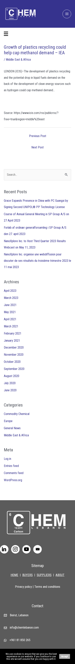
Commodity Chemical (16, 414)
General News (12, 428)
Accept (64, 656)
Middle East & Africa (18, 59)
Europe (8, 421)
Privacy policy (23, 587)
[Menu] (6, 34)
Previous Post (37, 136)
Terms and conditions (47, 587)
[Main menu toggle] (66, 14)
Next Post (37, 147)
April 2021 (10, 319)
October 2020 (12, 362)
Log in (7, 459)
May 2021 (10, 312)
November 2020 (13, 354)
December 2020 (14, 347)
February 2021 (12, 333)
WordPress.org (13, 480)
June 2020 (10, 390)
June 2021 (10, 305)
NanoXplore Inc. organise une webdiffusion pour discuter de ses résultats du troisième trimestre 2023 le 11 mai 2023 (37, 261)
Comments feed (13, 473)
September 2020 (14, 369)
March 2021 (11, 326)
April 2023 (10, 291)
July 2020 (10, 383)
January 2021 (12, 340)
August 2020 (11, 376)
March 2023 (11, 298)
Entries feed (11, 466)
